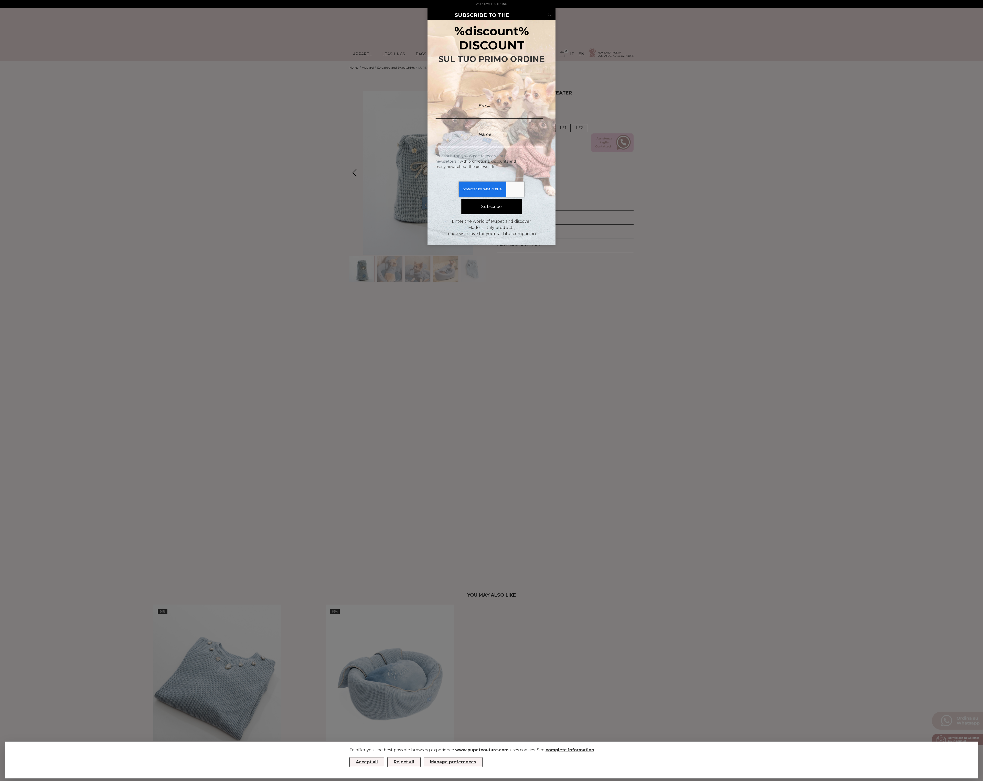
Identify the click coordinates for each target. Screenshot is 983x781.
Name (484, 134)
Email (484, 105)
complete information (570, 749)
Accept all (367, 761)
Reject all (404, 761)
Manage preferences (453, 761)
